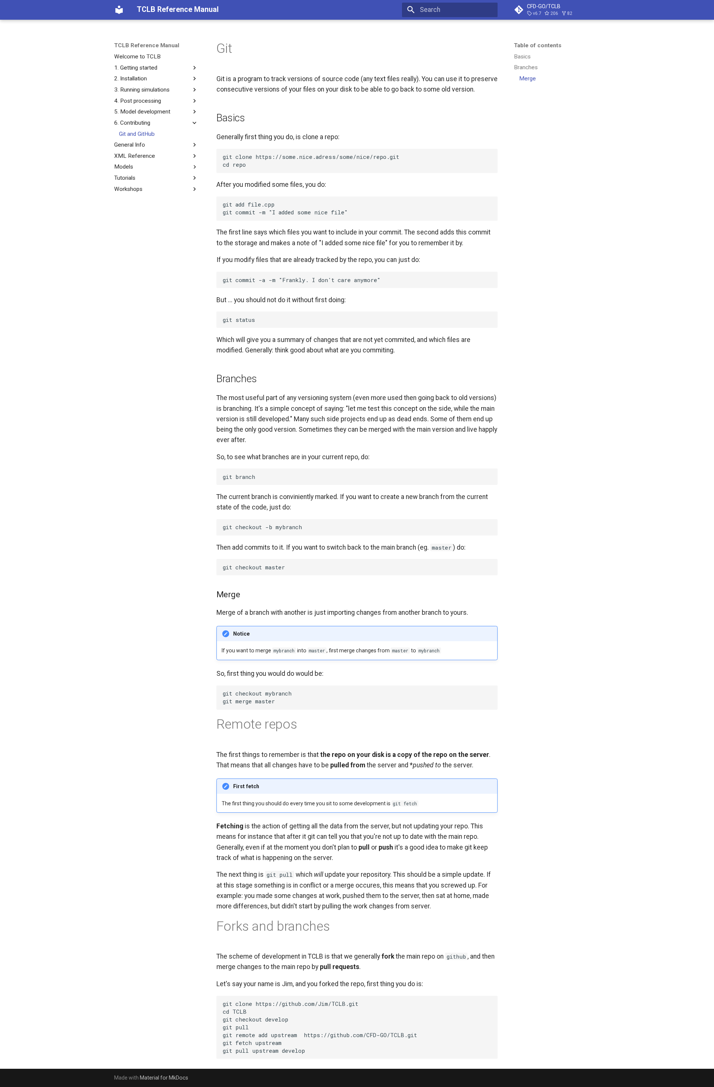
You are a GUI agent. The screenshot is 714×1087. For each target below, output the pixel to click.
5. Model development (142, 111)
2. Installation (130, 78)
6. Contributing (132, 122)
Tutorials (124, 178)
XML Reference (134, 156)
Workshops (128, 189)
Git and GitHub (137, 133)
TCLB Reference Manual (146, 45)
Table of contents (538, 45)
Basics (522, 56)
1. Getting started (135, 67)
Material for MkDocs (164, 1078)
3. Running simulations (142, 89)
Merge (527, 78)
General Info (129, 144)
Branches (526, 67)
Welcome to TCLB (137, 56)
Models (123, 166)
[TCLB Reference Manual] (119, 9)
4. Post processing (137, 100)
